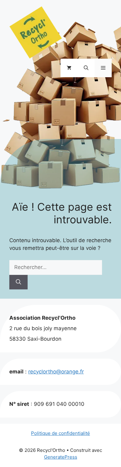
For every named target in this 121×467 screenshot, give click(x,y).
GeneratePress (60, 457)
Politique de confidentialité (60, 433)
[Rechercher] (18, 282)
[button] (86, 68)
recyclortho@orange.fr (56, 371)
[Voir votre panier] (69, 68)
